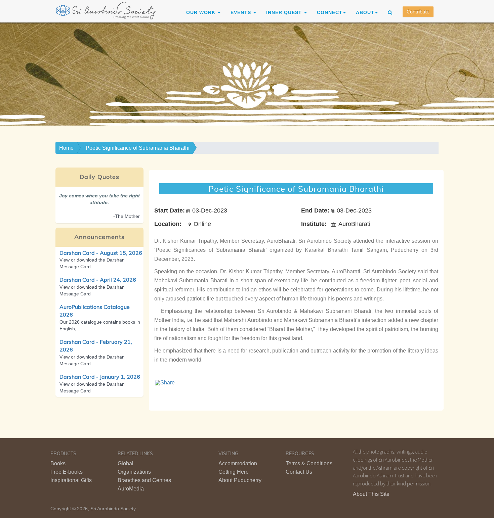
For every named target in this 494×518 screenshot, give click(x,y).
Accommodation (237, 463)
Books (58, 463)
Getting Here (233, 472)
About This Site (371, 494)
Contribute (418, 12)
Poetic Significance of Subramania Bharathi (138, 148)
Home (66, 148)
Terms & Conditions (309, 463)
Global (125, 463)
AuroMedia (131, 488)
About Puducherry (239, 480)
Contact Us (299, 472)
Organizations (134, 472)
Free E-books (66, 472)
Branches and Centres (144, 480)
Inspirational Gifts (71, 480)
